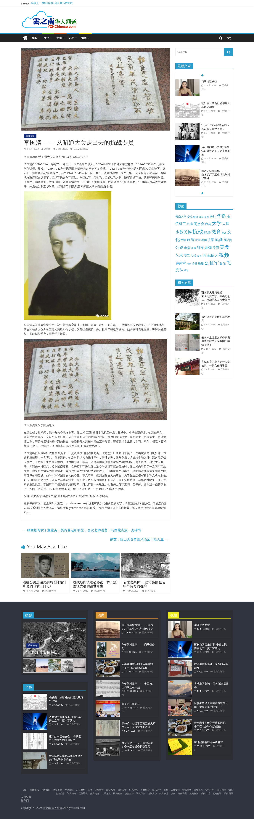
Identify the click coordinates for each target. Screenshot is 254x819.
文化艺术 (198, 789)
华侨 (221, 216)
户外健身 (145, 789)
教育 (216, 231)
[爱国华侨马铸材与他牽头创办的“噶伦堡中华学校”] (35, 754)
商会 (208, 224)
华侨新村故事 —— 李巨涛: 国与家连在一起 (137, 685)
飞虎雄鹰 (71, 793)
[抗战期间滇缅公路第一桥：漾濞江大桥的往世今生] (95, 555)
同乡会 (199, 223)
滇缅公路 (30, 135)
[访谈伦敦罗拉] (187, 81)
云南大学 (181, 217)
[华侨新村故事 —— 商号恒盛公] (108, 642)
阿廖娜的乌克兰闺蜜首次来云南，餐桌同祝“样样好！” (211, 705)
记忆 (71, 38)
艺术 (179, 255)
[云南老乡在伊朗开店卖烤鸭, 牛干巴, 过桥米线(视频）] (108, 662)
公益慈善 (99, 789)
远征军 (212, 263)
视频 (224, 254)
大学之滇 (106, 793)
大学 (216, 223)
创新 (206, 216)
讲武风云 (140, 793)
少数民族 (183, 232)
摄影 (207, 232)
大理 (225, 223)
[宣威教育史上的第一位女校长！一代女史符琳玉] (188, 360)
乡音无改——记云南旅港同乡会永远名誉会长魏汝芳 (137, 744)
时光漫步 (133, 789)
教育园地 (221, 789)
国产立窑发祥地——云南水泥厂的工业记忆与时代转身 (215, 174)
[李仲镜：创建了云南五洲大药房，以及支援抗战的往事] (108, 721)
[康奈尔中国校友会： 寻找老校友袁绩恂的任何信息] (35, 734)
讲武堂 (180, 263)
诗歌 (189, 263)
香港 (186, 270)
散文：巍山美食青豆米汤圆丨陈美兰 (139, 539)
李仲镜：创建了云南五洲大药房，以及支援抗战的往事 (138, 725)
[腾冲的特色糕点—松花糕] (180, 740)
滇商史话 (217, 793)
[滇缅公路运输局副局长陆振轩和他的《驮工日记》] (45, 555)
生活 (46, 38)
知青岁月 (163, 793)
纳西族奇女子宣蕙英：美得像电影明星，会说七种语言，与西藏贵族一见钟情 (82, 530)
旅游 (190, 239)
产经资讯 (69, 789)
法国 (198, 240)
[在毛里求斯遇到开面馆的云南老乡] (180, 662)
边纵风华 (152, 793)
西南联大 (210, 255)
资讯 (34, 38)
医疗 (213, 216)
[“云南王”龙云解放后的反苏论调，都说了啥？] (187, 125)
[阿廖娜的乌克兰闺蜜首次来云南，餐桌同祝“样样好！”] (180, 701)
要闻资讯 (34, 789)
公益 (201, 216)
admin (47, 148)
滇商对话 (205, 793)
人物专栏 (175, 789)
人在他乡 (80, 789)
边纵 (201, 263)
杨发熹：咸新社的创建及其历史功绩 (52, 3)
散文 (224, 232)
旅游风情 (110, 789)
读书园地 (186, 789)
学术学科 (209, 789)
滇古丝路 (129, 793)
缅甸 (208, 247)
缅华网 (25, 800)
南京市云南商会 (131, 704)
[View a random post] (229, 38)
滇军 (211, 240)
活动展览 (57, 789)
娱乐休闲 (156, 789)
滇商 (84, 38)
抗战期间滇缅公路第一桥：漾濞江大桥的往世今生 (95, 584)
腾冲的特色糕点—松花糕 (208, 742)
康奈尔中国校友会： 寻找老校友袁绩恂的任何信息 (65, 738)
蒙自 (199, 255)
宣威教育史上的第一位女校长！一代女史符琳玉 (215, 363)
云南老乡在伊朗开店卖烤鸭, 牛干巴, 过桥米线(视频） (138, 665)
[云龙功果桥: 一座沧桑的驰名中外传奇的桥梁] (145, 555)
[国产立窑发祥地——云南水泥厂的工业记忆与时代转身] (187, 171)
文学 (183, 240)
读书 (194, 263)
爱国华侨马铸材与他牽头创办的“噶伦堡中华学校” (66, 757)
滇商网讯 (228, 793)
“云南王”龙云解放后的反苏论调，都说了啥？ (215, 127)
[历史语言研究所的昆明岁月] (188, 315)
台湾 (190, 224)
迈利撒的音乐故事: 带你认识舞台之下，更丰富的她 (215, 150)
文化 (59, 38)
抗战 (76, 148)
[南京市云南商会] (108, 702)
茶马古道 (190, 255)
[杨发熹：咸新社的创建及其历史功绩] (187, 103)
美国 (216, 247)
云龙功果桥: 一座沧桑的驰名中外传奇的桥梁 (144, 584)
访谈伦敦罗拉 (209, 81)
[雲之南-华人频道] (25, 38)
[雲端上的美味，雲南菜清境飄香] (180, 681)
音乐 (223, 263)
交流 (189, 216)
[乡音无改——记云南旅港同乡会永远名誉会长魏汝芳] (108, 741)
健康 (195, 216)
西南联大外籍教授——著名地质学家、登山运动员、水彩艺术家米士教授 (215, 296)
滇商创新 (193, 793)
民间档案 (117, 793)
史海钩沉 (94, 793)
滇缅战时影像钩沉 (42, 652)
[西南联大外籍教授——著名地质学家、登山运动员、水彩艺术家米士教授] (188, 291)
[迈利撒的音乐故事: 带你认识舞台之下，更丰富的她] (187, 147)
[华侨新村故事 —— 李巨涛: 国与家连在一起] (108, 681)
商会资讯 (182, 793)
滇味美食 (122, 789)
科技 (200, 247)
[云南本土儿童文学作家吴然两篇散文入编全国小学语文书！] (188, 336)
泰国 (204, 240)
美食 (225, 247)
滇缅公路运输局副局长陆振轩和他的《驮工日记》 (44, 584)
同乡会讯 (45, 789)
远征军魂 (83, 793)
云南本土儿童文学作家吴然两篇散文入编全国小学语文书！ (215, 341)
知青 (193, 248)
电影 (187, 248)
